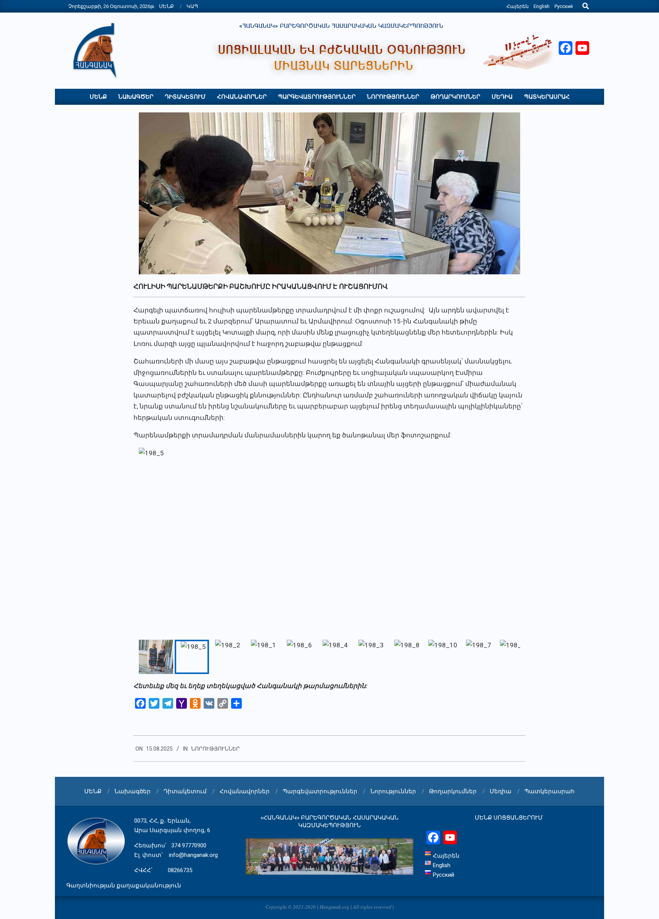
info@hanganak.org (193, 855)
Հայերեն (517, 6)
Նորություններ (215, 749)
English (542, 6)
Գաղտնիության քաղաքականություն (123, 885)
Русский (564, 6)
